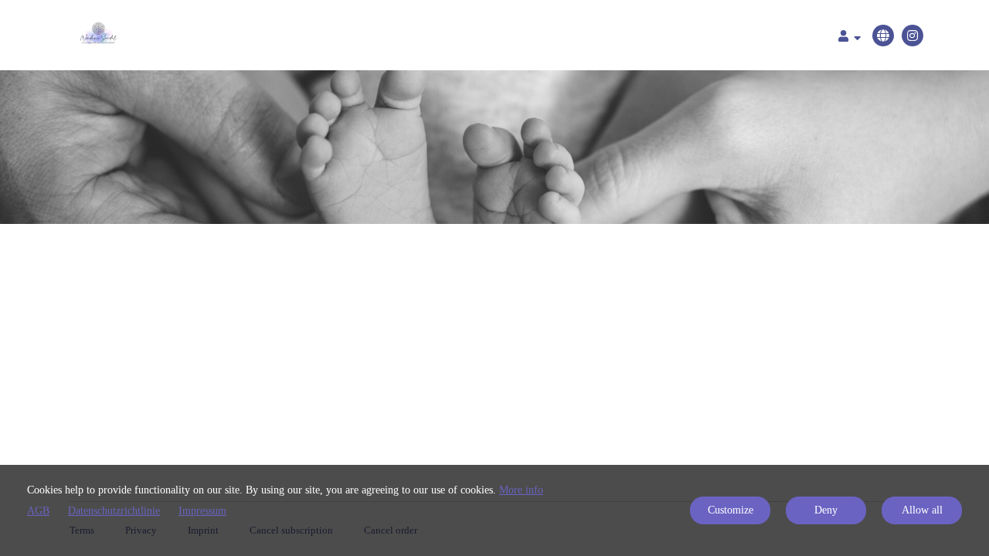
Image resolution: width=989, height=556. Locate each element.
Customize (730, 510)
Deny (826, 510)
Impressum (202, 511)
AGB (38, 511)
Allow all (922, 510)
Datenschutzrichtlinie (114, 511)
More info (521, 490)
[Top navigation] (849, 38)
